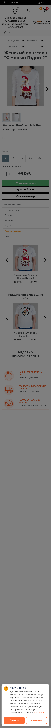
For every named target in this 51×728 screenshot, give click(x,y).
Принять (14, 720)
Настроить (39, 713)
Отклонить (36, 720)
